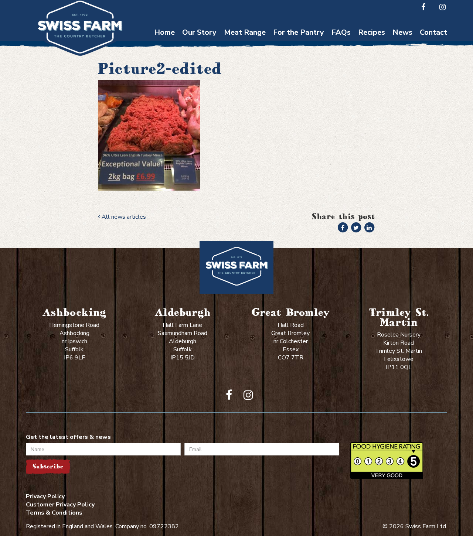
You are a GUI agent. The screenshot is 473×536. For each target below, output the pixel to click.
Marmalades (298, 116)
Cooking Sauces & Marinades (298, 98)
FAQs (341, 32)
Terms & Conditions (54, 513)
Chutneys (299, 44)
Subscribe (48, 466)
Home (164, 32)
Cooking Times (341, 44)
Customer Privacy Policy (60, 505)
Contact (433, 32)
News (402, 32)
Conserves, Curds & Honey (298, 62)
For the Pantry (298, 32)
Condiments (298, 80)
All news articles (123, 217)
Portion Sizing (341, 58)
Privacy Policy (45, 496)
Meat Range (245, 32)
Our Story (199, 32)
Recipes (371, 32)
